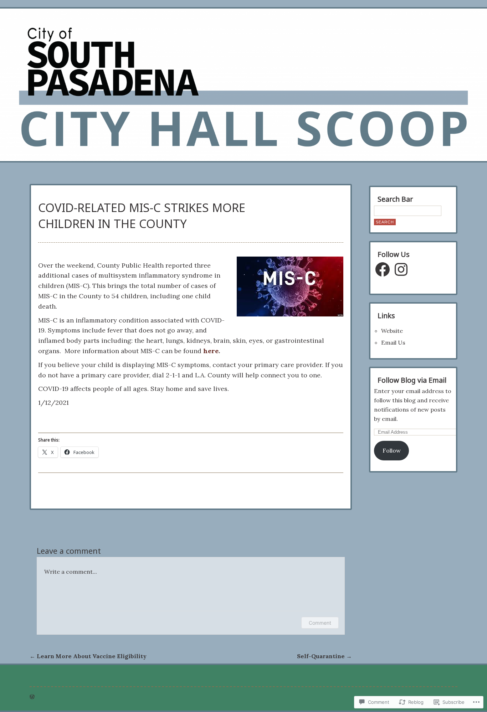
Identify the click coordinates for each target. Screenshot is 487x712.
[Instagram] (401, 269)
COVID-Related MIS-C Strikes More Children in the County (141, 216)
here (211, 351)
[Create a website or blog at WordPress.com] (32, 696)
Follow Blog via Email (412, 380)
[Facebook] (382, 269)
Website (392, 330)
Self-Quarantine (324, 656)
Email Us (393, 342)
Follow (392, 450)
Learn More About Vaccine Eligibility (88, 656)
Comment (320, 623)
